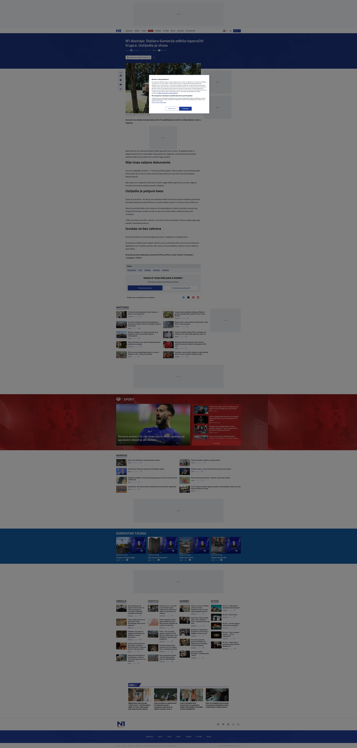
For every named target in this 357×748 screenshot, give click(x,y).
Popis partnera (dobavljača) (159, 102)
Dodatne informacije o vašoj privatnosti (167, 93)
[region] (179, 94)
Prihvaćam (185, 108)
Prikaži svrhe (172, 108)
